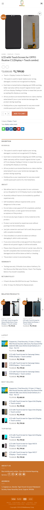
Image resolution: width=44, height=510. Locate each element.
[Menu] (3, 3)
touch (15, 124)
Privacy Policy (31, 504)
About (9, 502)
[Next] (43, 313)
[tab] (22, 141)
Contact (30, 502)
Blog (23, 502)
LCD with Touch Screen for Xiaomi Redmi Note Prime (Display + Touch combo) (10, 322)
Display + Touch (14, 54)
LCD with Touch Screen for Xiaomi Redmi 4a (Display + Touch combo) (31, 322)
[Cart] (41, 3)
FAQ (35, 502)
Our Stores (16, 502)
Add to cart (19, 113)
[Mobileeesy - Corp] (22, 3)
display (7, 124)
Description (6, 141)
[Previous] (1, 313)
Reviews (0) (5, 145)
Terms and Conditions (16, 504)
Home (4, 54)
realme (11, 124)
